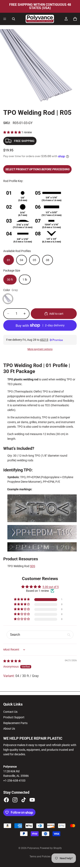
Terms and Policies (40, 856)
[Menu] (4, 19)
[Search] (13, 18)
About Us (9, 728)
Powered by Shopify (51, 848)
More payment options (40, 349)
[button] (12, 132)
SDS (32, 566)
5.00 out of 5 (50, 586)
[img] (12, 661)
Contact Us (10, 711)
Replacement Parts (15, 723)
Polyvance (33, 848)
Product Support (13, 717)
